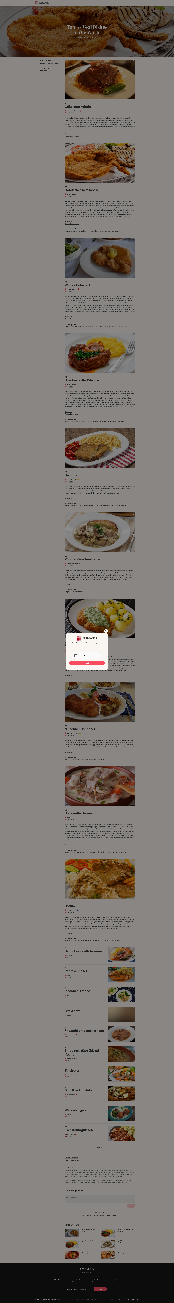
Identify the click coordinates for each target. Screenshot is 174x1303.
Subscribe (87, 663)
